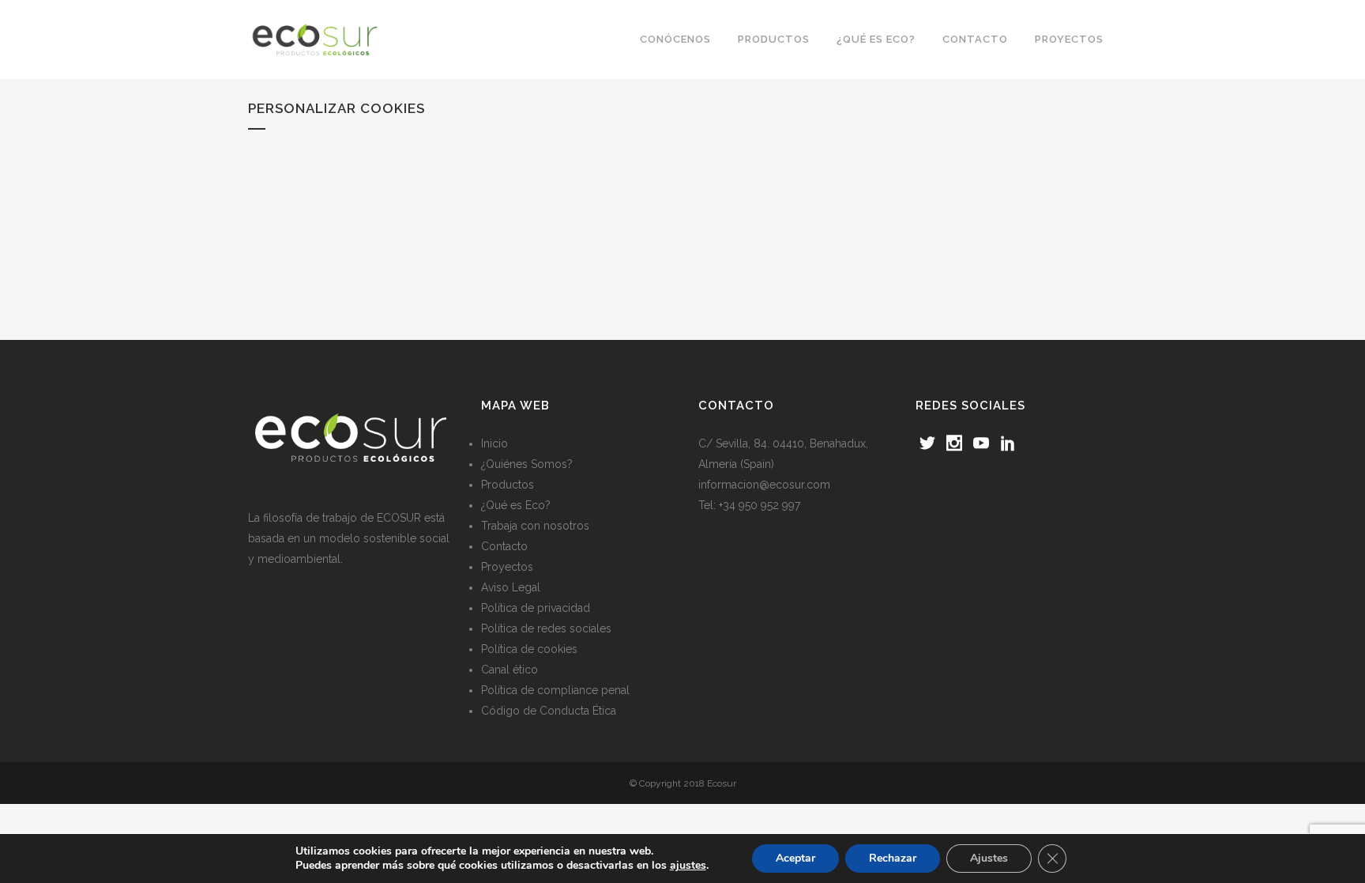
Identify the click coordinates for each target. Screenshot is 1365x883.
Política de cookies (529, 649)
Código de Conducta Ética (548, 710)
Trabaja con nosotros (535, 525)
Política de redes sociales (546, 628)
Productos (507, 484)
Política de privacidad (535, 608)
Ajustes (989, 858)
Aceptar (795, 858)
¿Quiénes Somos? (527, 464)
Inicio (494, 443)
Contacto (504, 546)
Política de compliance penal (555, 690)
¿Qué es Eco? (516, 505)
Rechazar (892, 858)
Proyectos (507, 566)
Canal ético (509, 669)
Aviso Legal (510, 587)
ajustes (688, 865)
